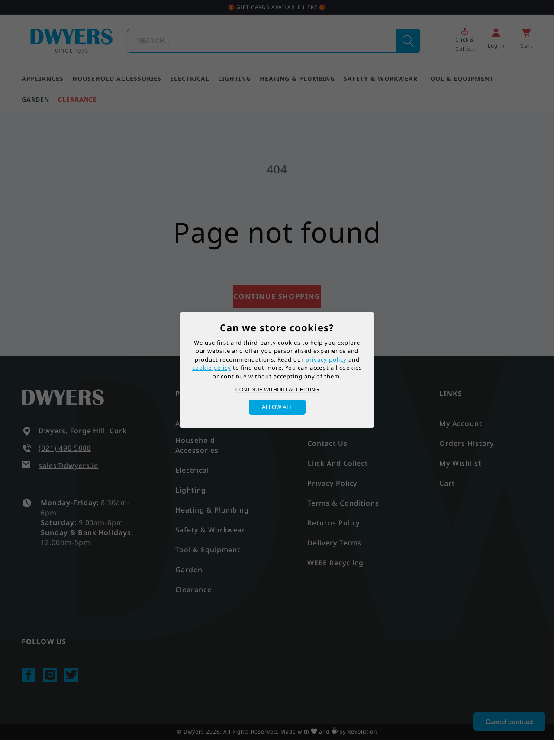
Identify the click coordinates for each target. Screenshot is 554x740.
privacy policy (326, 359)
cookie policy (211, 368)
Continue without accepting (277, 390)
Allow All (277, 407)
